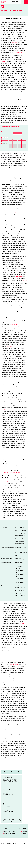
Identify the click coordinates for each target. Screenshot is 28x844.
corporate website (17, 309)
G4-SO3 (20, 253)
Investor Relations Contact (9, 833)
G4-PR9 (18, 472)
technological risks (13, 664)
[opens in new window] (18, 772)
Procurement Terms (16, 843)
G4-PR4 (9, 472)
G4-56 (20, 52)
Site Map (2, 843)
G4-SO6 (9, 346)
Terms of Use (9, 843)
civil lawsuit (19, 276)
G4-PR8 (22, 623)
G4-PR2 (4, 472)
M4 (7, 409)
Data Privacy (23, 841)
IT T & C (24, 843)
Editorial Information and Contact (7, 841)
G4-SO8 (11, 780)
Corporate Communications (9, 831)
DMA (17, 52)
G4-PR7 (13, 472)
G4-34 (11, 324)
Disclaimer (16, 841)
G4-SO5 (13, 212)
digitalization (15, 42)
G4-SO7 (24, 280)
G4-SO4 (6, 765)
